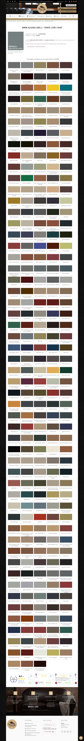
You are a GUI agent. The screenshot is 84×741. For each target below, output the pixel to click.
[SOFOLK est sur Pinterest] (65, 731)
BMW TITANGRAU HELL (53, 623)
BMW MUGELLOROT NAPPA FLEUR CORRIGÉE (27, 432)
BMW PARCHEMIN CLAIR (40, 476)
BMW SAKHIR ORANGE (66, 533)
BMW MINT (66, 409)
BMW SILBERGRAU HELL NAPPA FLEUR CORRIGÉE (14, 590)
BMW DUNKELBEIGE (14, 217)
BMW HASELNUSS (14, 296)
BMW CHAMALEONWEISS (40, 171)
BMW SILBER (40, 578)
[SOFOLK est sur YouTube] (67, 731)
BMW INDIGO (27, 318)
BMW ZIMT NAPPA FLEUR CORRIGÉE (27, 669)
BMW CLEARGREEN (27, 183)
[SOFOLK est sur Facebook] (62, 731)
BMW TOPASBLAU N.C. (14, 635)
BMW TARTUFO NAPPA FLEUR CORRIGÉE (27, 613)
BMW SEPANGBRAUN (40, 567)
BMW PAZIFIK (66, 476)
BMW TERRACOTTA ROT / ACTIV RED (27, 624)
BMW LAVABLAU (14, 363)
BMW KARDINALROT (66, 318)
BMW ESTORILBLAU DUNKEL (27, 239)
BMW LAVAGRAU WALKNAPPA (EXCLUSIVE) (27, 364)
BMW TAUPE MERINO (40, 612)
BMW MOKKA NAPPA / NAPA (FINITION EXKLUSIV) (40, 421)
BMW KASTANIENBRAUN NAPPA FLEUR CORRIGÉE (14, 342)
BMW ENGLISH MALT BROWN (40, 229)
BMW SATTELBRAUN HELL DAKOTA (40, 556)
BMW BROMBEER (40, 149)
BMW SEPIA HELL (14, 578)
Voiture (14, 16)
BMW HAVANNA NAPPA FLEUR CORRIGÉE (27, 297)
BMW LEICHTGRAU (27, 375)
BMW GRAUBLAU (65, 273)
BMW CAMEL (40, 160)
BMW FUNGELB (66, 250)
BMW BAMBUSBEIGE (27, 104)
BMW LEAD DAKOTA (66, 363)
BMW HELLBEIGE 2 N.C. (53, 296)
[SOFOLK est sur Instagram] (70, 731)
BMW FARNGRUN (66, 239)
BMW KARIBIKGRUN (14, 330)
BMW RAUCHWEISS (27, 522)
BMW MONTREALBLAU (53, 420)
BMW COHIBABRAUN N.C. (53, 183)
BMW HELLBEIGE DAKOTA (40, 296)
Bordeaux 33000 (15, 702)
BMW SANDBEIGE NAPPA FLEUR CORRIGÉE (14, 545)
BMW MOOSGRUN (66, 420)
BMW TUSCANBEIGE (14, 646)
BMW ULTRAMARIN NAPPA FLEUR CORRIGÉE (27, 647)
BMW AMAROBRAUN (53, 70)
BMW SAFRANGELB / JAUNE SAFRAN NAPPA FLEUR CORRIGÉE (27, 535)
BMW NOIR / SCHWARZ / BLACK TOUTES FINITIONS (14, 455)
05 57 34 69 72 (48, 724)
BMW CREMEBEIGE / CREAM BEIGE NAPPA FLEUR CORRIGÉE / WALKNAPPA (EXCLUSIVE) (40, 196)
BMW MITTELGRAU (14, 420)
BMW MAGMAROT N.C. (53, 397)
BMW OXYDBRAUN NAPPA (66, 454)
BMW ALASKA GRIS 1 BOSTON (14, 71)
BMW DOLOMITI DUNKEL (66, 205)
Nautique (50, 16)
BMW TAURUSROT (53, 612)
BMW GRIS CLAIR (66, 284)
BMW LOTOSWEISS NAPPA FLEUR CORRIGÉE (53, 387)
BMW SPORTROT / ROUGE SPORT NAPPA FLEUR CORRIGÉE (66, 591)
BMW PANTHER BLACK (27, 476)
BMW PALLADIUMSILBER (14, 476)
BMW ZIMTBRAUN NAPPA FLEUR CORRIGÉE (40, 669)
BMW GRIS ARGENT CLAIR (40, 284)
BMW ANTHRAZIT (53, 81)
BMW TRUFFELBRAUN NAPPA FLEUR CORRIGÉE (53, 635)
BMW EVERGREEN (53, 239)
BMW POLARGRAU (53, 510)
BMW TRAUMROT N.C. (27, 635)
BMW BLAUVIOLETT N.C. (40, 137)
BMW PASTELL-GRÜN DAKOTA (53, 477)
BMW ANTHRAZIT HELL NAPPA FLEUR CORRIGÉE (14, 93)
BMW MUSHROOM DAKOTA (40, 431)
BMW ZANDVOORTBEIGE (14, 668)
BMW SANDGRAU (40, 544)
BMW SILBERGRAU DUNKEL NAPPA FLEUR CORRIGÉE (66, 579)
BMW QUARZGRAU (14, 522)
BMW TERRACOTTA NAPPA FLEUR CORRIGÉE (14, 624)
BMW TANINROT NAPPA (14, 612)
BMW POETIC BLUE (40, 510)
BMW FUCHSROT (53, 250)
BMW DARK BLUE (53, 205)
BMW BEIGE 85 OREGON (14, 126)
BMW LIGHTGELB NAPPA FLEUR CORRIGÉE (14, 387)
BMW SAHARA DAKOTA (40, 533)
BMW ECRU (66, 217)
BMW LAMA (66, 352)
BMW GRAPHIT (66, 262)
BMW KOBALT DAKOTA (14, 352)
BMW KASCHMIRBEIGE (40, 330)
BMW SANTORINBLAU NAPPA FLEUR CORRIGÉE (66, 545)
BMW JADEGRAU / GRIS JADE (40, 319)
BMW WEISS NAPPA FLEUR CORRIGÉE (40, 658)
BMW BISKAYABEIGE (53, 126)
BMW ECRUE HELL (14, 228)
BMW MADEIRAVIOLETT (14, 397)
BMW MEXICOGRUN (53, 409)
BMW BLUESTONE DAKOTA (53, 137)
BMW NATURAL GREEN (40, 443)
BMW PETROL (27, 499)
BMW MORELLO (14, 431)
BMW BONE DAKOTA (66, 137)
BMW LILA (27, 386)
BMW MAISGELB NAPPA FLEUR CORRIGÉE (14, 410)
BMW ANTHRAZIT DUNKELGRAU (66, 82)
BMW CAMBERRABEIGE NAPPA (27, 161)
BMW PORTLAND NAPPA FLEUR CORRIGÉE (66, 511)
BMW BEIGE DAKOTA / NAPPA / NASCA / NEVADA (27, 116)
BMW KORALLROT (40, 352)
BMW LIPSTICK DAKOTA (40, 386)
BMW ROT (40, 522)
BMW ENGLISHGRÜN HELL (66, 228)
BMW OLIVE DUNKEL (27, 454)
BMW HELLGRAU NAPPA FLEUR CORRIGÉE (27, 308)
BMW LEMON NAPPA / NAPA (53, 375)
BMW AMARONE (66, 70)
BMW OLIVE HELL (40, 454)
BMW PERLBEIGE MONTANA (66, 488)
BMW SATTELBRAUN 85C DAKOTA (27, 556)
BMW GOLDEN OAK (40, 262)
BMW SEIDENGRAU (27, 567)
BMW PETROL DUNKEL (40, 499)
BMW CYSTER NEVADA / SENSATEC (27, 206)
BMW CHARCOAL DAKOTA (66, 171)
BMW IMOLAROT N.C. (40, 307)
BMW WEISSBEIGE (53, 657)
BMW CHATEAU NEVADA (14, 183)
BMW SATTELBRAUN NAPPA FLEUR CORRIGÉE (14, 556)
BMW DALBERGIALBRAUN (40, 205)
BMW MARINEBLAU (27, 409)
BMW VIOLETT (66, 646)
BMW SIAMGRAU (27, 578)
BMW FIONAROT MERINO (14, 250)
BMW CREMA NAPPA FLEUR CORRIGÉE (14, 195)
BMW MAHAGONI (66, 397)
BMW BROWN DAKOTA (53, 149)
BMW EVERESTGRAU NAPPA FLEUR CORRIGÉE (40, 240)
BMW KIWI (40, 341)
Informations (63, 16)
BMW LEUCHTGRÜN (66, 375)
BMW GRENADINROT (27, 284)
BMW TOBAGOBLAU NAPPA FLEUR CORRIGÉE (66, 624)
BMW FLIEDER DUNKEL (40, 250)
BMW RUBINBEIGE (66, 522)
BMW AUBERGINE (14, 104)
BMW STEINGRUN (40, 601)
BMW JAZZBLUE (53, 318)
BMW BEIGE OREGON (53, 115)
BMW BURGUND (66, 149)
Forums (57, 16)
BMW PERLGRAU (14, 499)
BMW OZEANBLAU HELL (66, 465)
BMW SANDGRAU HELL (53, 544)
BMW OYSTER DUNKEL (53, 465)
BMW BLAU (27, 137)
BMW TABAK (66, 601)
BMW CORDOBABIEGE (66, 183)
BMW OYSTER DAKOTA (14, 465)
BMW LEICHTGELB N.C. (14, 375)
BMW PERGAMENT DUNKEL (40, 488)
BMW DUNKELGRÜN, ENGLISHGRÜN (53, 217)
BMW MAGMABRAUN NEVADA (40, 398)
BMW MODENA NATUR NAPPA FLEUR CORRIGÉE (27, 421)
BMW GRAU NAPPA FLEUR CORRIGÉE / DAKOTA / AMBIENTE (14, 275)
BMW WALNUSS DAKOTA (14, 657)
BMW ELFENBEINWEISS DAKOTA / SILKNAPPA (27, 229)
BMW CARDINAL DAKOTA (66, 160)
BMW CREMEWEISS (53, 194)
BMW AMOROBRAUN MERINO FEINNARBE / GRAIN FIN (27, 83)
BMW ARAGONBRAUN (27, 92)
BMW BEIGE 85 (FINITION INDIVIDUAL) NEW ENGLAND (27, 127)
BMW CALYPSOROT (14, 160)
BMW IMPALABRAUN (66, 307)
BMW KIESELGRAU (27, 341)
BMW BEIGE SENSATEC (14, 115)
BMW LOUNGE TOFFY (66, 386)
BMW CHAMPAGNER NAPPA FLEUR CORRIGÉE (53, 172)
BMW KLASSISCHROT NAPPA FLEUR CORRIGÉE (66, 342)
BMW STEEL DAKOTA (27, 601)
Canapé (22, 16)
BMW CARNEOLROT (14, 171)
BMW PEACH (14, 488)
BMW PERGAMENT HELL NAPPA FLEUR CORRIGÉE (53, 489)
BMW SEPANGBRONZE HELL (53, 567)
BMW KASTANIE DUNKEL (53, 330)
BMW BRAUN (27, 149)
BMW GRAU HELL (40, 273)
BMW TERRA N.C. (66, 612)
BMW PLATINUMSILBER (27, 510)
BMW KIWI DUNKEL (53, 341)
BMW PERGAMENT (27, 488)
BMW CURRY (14, 205)
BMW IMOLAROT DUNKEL (53, 307)
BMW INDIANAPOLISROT (14, 318)
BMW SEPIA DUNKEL (66, 567)
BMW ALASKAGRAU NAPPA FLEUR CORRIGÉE (27, 71)
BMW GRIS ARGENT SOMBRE (53, 284)
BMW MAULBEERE (40, 409)
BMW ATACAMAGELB (53, 92)
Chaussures (41, 16)
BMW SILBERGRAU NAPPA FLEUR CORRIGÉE (53, 579)
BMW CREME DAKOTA (27, 194)
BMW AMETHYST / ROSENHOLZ (14, 82)
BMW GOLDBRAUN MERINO (27, 262)
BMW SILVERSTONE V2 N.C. (40, 589)
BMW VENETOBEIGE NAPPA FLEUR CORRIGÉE (40, 647)
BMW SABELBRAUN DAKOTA (14, 533)
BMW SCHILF (66, 555)
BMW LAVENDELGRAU (53, 363)
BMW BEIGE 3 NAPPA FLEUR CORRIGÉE (66, 116)
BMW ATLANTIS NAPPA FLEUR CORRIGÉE (66, 93)
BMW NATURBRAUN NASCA (66, 443)
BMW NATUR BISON (27, 443)
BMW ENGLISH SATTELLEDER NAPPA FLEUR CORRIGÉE (53, 230)
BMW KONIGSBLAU (27, 352)
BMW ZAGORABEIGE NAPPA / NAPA (66, 658)
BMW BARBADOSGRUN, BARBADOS (40, 105)
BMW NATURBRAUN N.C (53, 443)
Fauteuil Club (31, 16)
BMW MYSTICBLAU (66, 431)
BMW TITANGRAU (40, 623)
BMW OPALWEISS (53, 454)
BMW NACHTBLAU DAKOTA (14, 443)
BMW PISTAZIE (66, 499)
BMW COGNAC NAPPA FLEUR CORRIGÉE (40, 184)
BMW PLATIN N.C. (14, 510)
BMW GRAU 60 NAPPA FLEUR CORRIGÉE (27, 274)
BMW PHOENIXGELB (53, 499)
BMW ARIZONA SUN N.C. (40, 92)
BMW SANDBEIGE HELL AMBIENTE (27, 545)
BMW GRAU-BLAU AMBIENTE (53, 273)
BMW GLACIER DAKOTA (14, 262)
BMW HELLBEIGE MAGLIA (66, 296)
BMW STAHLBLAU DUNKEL (14, 601)
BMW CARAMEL (53, 160)
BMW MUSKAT (53, 431)
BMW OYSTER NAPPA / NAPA (27, 465)
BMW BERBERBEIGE (40, 126)
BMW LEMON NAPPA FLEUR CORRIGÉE (40, 376)
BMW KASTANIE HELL (66, 330)
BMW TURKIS (66, 635)
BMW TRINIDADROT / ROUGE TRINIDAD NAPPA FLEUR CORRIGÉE (40, 636)
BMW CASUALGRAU (27, 171)
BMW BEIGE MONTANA (40, 115)
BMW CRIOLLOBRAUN (66, 194)
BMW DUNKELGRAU (40, 217)
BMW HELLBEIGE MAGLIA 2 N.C (14, 308)
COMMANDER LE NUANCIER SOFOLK (36, 46)
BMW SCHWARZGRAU (14, 567)
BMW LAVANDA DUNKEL (40, 363)
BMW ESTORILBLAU (14, 239)
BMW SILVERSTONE (27, 589)
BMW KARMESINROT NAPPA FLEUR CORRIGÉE (27, 330)
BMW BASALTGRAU (66, 104)
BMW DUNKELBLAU (27, 217)
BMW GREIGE (14, 284)
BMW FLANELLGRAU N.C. (27, 250)
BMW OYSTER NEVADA (40, 465)
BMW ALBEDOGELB (40, 70)
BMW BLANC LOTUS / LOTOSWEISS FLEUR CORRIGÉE (14, 139)
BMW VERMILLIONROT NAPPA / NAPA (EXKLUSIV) (53, 647)
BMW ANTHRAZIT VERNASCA (40, 82)
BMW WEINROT (27, 657)
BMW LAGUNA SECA (53, 352)
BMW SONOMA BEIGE (53, 589)
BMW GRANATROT (53, 262)
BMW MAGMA (27, 397)
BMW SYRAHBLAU (53, 601)
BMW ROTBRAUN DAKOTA (53, 522)
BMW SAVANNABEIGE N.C (53, 555)
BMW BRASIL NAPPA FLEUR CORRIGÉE (14, 150)
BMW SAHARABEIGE (53, 533)
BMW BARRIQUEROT (53, 104)
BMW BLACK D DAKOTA (66, 126)
